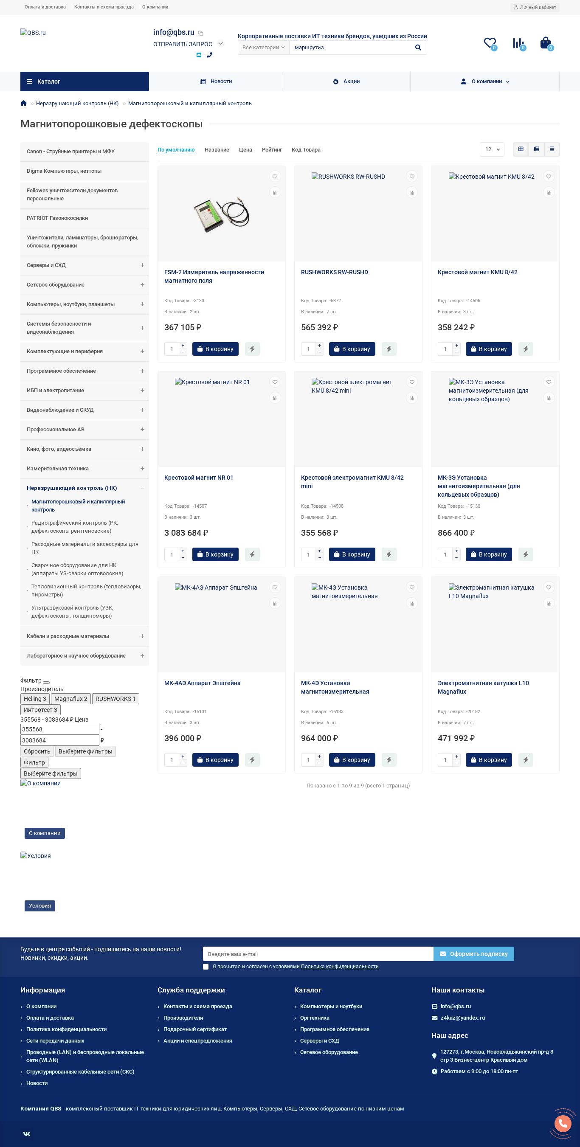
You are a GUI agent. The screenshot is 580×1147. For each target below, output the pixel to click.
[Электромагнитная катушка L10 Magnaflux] (495, 625)
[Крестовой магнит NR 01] (221, 420)
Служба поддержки (191, 990)
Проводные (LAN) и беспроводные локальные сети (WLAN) (85, 1056)
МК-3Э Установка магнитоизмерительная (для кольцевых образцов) (479, 486)
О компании (155, 7)
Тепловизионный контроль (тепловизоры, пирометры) (86, 590)
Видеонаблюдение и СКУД (60, 410)
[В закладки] (275, 176)
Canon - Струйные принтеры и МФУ (71, 151)
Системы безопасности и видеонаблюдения (59, 327)
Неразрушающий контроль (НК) (77, 103)
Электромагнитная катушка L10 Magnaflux (483, 687)
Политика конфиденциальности (66, 1029)
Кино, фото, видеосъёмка (59, 449)
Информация (42, 990)
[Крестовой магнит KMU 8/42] (495, 214)
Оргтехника (314, 1018)
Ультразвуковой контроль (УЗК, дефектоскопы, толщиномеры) (72, 611)
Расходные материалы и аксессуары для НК (84, 548)
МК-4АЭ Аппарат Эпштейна (202, 683)
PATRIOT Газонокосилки (57, 218)
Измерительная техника (58, 468)
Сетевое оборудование (55, 284)
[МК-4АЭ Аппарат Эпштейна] (221, 625)
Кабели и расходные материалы (68, 636)
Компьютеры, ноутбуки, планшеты (71, 304)
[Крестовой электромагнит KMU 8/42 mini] (358, 420)
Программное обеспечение (61, 371)
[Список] (537, 149)
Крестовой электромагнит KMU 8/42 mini (352, 481)
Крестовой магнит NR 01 (199, 477)
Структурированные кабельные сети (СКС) (80, 1071)
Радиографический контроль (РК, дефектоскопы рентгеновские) (74, 527)
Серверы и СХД (46, 265)
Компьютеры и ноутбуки (331, 1006)
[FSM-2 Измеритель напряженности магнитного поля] (221, 214)
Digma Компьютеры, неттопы (64, 171)
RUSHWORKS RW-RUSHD (334, 272)
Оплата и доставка (45, 7)
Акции (351, 81)
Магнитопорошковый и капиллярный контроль (190, 103)
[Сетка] (521, 149)
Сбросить (37, 751)
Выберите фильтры (86, 751)
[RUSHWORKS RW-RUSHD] (358, 214)
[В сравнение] (275, 192)
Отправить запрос (182, 44)
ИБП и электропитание (55, 390)
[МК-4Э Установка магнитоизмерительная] (358, 625)
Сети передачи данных (55, 1040)
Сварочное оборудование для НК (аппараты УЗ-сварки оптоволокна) (77, 569)
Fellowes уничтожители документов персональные (72, 194)
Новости (221, 81)
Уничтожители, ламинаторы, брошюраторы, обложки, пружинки (82, 241)
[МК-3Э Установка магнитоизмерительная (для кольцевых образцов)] (495, 420)
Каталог (307, 990)
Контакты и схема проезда (104, 7)
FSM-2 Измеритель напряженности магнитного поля (214, 276)
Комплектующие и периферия (65, 351)
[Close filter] (46, 682)
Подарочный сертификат (195, 1029)
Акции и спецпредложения (197, 1040)
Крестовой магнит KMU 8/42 (478, 272)
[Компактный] (552, 149)
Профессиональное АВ (55, 429)
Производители (183, 1018)
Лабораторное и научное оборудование (76, 655)
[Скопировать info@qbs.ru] (201, 33)
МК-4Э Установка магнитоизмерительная (335, 687)
